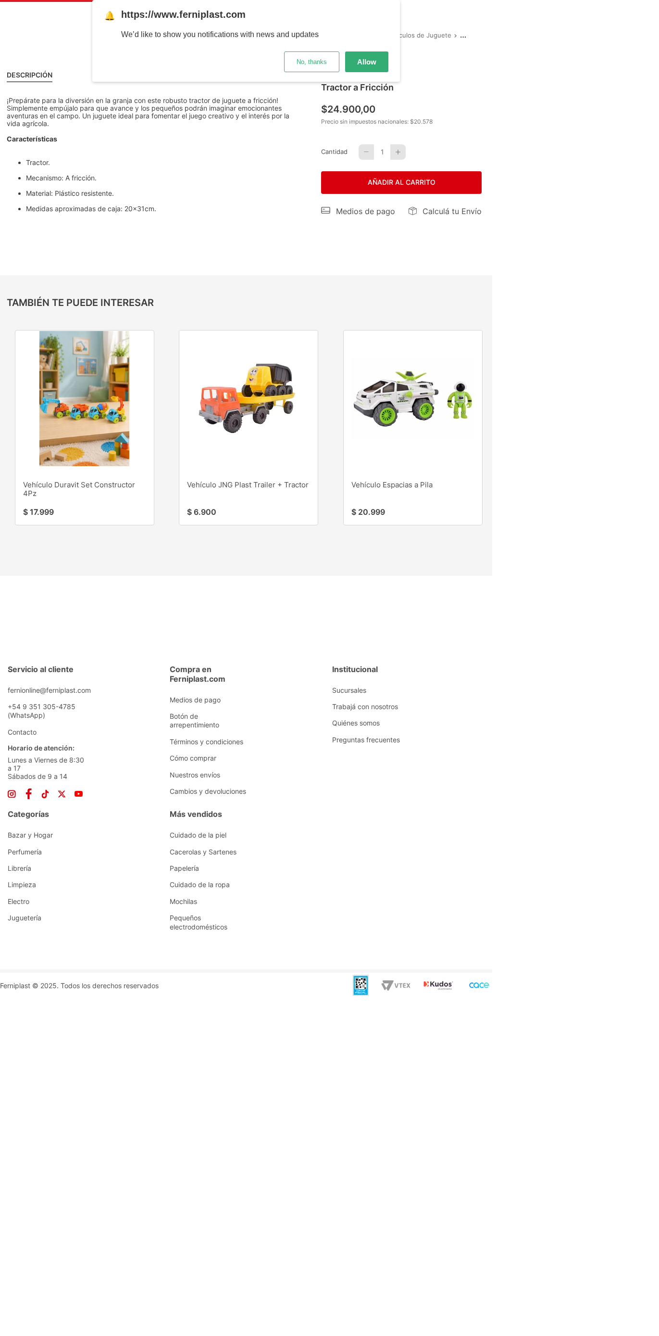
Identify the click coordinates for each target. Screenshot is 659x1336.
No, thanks (312, 61)
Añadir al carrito (401, 182)
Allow (366, 62)
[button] (358, 211)
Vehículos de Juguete (418, 35)
